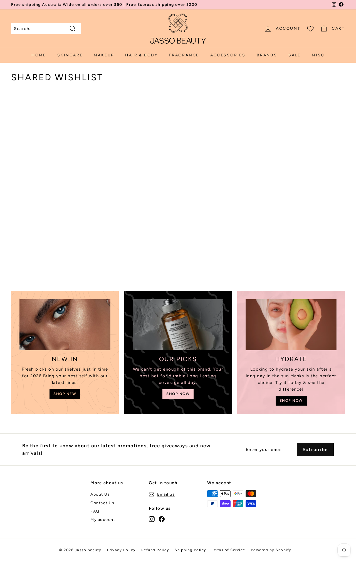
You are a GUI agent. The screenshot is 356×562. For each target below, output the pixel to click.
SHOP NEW (64, 394)
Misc (318, 55)
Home (38, 55)
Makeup (104, 55)
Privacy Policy (121, 550)
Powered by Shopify (271, 550)
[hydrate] (291, 324)
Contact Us (102, 503)
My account (102, 519)
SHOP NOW (178, 394)
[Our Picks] (178, 324)
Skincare (70, 55)
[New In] (64, 324)
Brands (267, 55)
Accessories (228, 55)
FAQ (95, 511)
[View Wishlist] (310, 28)
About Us (100, 494)
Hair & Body (141, 55)
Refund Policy (155, 550)
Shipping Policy (190, 550)
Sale (294, 55)
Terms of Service (228, 550)
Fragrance (184, 55)
